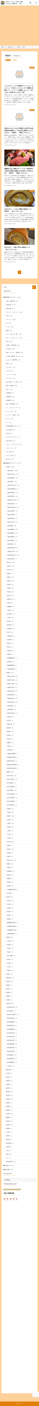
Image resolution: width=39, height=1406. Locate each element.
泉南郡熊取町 (12, 658)
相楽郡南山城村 (12, 757)
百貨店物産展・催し (13, 426)
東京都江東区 (12, 1051)
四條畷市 (10, 606)
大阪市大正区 (12, 522)
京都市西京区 (12, 694)
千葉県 (9, 1000)
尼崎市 (10, 808)
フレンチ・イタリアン (14, 312)
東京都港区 (11, 1055)
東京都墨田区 (12, 1062)
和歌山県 (10, 978)
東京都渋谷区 (12, 1040)
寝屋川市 (11, 599)
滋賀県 (9, 937)
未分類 (9, 1169)
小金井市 (10, 1066)
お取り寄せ (10, 440)
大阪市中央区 (13, 474)
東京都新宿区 (12, 1044)
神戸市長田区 (12, 786)
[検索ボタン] (30, 3)
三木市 (10, 834)
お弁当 (9, 433)
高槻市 (10, 573)
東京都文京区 (12, 1036)
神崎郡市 (10, 871)
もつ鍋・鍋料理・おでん (14, 356)
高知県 (9, 1121)
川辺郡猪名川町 (12, 889)
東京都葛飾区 (12, 1022)
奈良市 (10, 900)
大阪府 (8, 60)
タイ (8, 1158)
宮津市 (10, 746)
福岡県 (9, 1124)
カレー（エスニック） (14, 338)
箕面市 (10, 581)
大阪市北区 (12, 470)
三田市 (10, 838)
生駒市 (10, 908)
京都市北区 (11, 706)
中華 (9, 315)
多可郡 (10, 893)
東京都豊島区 (12, 1029)
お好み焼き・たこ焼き (14, 382)
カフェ (9, 418)
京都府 (9, 672)
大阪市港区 (11, 525)
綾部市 (10, 735)
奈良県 (9, 897)
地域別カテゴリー (13, 463)
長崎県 (9, 1128)
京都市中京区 (12, 683)
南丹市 (10, 739)
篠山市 (10, 875)
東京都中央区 (12, 1007)
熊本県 (9, 1135)
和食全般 (11, 304)
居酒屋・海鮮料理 (13, 345)
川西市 (10, 823)
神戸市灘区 (11, 790)
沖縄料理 (10, 393)
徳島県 (9, 1110)
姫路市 (10, 864)
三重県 (9, 974)
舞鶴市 (10, 731)
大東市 (10, 610)
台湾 (8, 1150)
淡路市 (10, 853)
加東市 (10, 867)
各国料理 (10, 400)
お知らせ (9, 1165)
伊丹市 (10, 819)
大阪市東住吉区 (13, 507)
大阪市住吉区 (12, 503)
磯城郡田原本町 (12, 922)
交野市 (10, 603)
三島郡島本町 (12, 669)
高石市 (10, 647)
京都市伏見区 (12, 702)
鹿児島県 (9, 1143)
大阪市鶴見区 (12, 536)
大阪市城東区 (12, 533)
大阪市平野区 (12, 514)
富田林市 (10, 639)
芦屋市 (10, 827)
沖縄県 (9, 1147)
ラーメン (11, 319)
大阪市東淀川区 (13, 555)
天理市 (10, 904)
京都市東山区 (12, 698)
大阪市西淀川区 (12, 547)
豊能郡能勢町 (12, 665)
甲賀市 (10, 952)
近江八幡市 (11, 955)
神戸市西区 (11, 783)
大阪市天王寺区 (13, 485)
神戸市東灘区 (12, 794)
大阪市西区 (12, 481)
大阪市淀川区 (12, 551)
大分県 (9, 1132)
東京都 (9, 1003)
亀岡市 (10, 728)
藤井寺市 (10, 625)
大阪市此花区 (12, 540)
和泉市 (10, 643)
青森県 (9, 985)
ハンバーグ (11, 374)
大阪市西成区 (12, 496)
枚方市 (10, 595)
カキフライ (10, 367)
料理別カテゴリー (13, 297)
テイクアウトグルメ (13, 437)
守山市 (10, 966)
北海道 (9, 981)
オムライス (10, 378)
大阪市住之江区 (13, 500)
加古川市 (10, 842)
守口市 (10, 592)
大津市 (10, 941)
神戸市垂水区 (12, 805)
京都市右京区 (12, 687)
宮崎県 (9, 1139)
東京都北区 (11, 1011)
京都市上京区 (12, 676)
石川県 (9, 1073)
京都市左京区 (12, 691)
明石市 (10, 849)
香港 (9, 1154)
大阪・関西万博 (12, 301)
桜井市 (10, 915)
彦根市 (10, 944)
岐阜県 (9, 1088)
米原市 (10, 963)
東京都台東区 (12, 1018)
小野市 (10, 831)
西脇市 (10, 878)
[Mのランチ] (3, 3)
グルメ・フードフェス (13, 444)
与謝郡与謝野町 (12, 753)
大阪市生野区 (12, 511)
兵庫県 (9, 772)
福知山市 (10, 724)
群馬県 (9, 996)
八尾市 (10, 617)
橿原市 (10, 911)
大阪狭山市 (11, 636)
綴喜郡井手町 (12, 761)
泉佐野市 (10, 661)
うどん (9, 327)
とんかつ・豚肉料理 (13, 360)
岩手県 (9, 989)
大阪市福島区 (12, 478)
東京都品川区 (12, 1025)
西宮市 (10, 816)
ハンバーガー (11, 411)
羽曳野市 (10, 628)
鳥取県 (9, 1102)
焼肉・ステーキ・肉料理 (14, 352)
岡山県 (9, 1095)
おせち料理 (10, 429)
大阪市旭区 (11, 544)
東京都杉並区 (12, 1047)
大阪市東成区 (12, 518)
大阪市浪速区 (12, 492)
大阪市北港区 (12, 558)
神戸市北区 (11, 775)
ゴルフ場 (10, 451)
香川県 (9, 1113)
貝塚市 (10, 654)
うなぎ (9, 371)
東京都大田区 (12, 1033)
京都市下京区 (12, 680)
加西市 (10, 845)
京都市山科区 (12, 713)
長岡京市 (10, 717)
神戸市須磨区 (12, 801)
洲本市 (10, 856)
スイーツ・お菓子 (13, 415)
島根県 (9, 1106)
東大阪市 (11, 614)
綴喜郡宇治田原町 (13, 764)
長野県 (9, 1080)
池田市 (10, 577)
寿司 (9, 341)
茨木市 (10, 570)
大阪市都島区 (12, 529)
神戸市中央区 (12, 779)
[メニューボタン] (36, 3)
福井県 (9, 1077)
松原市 (10, 621)
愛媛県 (9, 1117)
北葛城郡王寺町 (12, 930)
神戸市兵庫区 (12, 797)
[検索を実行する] (34, 287)
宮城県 (9, 992)
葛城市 (10, 919)
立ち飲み (10, 349)
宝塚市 (10, 812)
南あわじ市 (11, 860)
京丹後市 (10, 750)
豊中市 (10, 562)
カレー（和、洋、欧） (14, 334)
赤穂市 (10, 886)
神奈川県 (9, 1069)
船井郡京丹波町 (12, 768)
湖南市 (10, 970)
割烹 (9, 363)
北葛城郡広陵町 (12, 926)
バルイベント (11, 448)
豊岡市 (10, 882)
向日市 (10, 720)
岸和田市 (10, 650)
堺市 (10, 632)
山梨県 (9, 1084)
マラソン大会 (11, 455)
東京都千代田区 (13, 1014)
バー (9, 422)
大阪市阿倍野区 (13, 489)
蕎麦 (9, 330)
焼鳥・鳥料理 (11, 385)
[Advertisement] (19, 25)
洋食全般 (10, 308)
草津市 (10, 948)
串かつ (9, 389)
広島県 (9, 1099)
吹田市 (10, 566)
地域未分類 (11, 1161)
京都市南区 (11, 709)
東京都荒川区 (12, 1058)
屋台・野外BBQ (12, 404)
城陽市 (10, 742)
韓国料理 (10, 396)
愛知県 (9, 1091)
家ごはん (10, 459)
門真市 (10, 588)
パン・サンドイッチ (13, 407)
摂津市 (10, 584)
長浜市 (10, 959)
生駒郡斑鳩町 (12, 933)
